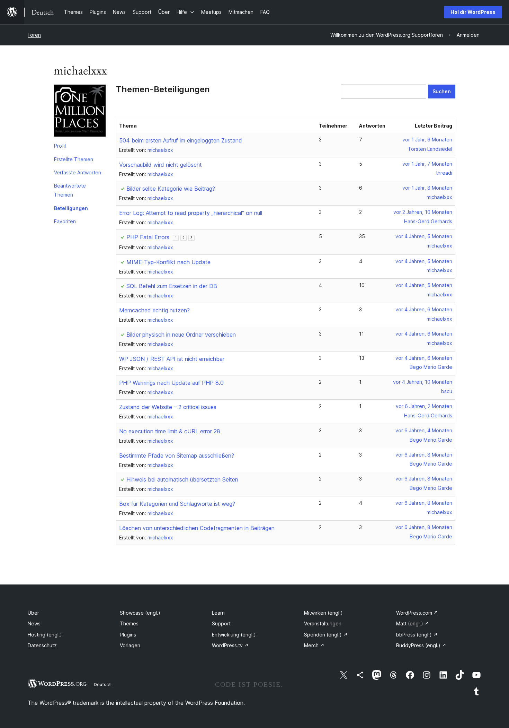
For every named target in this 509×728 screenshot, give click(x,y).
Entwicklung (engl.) (234, 635)
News (34, 623)
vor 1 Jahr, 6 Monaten (427, 139)
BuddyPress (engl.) (421, 645)
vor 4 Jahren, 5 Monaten (423, 236)
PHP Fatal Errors (147, 237)
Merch (314, 645)
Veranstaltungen (322, 623)
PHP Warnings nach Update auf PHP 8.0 (171, 382)
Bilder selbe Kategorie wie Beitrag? (170, 188)
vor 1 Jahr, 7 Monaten (427, 164)
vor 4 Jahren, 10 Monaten (422, 382)
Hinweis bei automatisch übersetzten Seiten (182, 479)
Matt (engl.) (412, 623)
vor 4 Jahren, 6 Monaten (423, 309)
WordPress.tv (230, 645)
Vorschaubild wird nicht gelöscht (160, 164)
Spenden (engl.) (326, 635)
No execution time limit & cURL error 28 (169, 431)
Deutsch (102, 684)
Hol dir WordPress (472, 12)
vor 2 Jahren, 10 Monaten (422, 212)
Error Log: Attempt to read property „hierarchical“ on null (190, 212)
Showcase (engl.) (140, 613)
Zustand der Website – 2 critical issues (167, 407)
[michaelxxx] (80, 112)
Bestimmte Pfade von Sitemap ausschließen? (176, 455)
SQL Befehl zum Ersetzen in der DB (171, 286)
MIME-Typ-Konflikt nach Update (168, 262)
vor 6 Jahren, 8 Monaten (423, 455)
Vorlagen (130, 645)
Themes (129, 623)
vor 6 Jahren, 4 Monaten (423, 430)
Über (33, 613)
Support (221, 623)
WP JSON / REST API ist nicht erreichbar (171, 358)
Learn (218, 613)
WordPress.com (417, 613)
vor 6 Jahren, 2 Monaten (424, 406)
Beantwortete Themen (70, 190)
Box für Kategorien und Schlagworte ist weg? (177, 503)
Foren (34, 35)
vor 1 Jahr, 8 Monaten (427, 188)
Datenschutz (42, 645)
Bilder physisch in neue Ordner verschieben (181, 334)
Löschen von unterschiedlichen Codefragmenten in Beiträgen (197, 528)
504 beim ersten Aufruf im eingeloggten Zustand (180, 140)
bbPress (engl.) (417, 635)
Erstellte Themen (73, 159)
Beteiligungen (71, 208)
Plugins (128, 635)
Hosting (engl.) (45, 635)
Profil (60, 146)
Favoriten (65, 221)
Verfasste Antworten (77, 172)
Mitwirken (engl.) (323, 613)
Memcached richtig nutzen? (154, 310)
